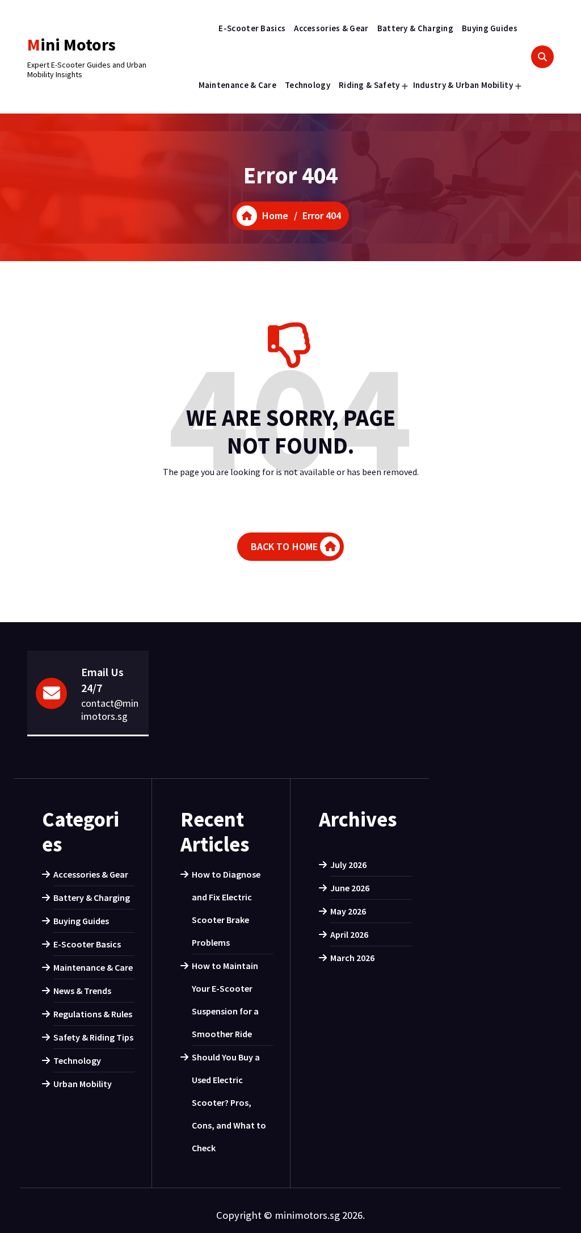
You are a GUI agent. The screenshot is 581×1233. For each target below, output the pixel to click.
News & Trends (82, 990)
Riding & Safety (369, 84)
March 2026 (352, 957)
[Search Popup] (542, 56)
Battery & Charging (415, 28)
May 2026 (348, 911)
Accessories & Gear (331, 28)
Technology (307, 84)
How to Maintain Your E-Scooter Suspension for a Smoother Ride (225, 999)
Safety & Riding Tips (93, 1037)
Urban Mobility (82, 1083)
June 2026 (349, 888)
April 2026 (349, 934)
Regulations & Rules (92, 1014)
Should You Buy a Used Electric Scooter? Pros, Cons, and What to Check (229, 1102)
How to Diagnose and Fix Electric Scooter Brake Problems (226, 908)
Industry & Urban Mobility (463, 84)
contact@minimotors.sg (109, 710)
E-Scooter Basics (251, 28)
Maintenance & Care (237, 84)
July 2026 (348, 864)
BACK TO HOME (284, 546)
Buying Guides (489, 28)
